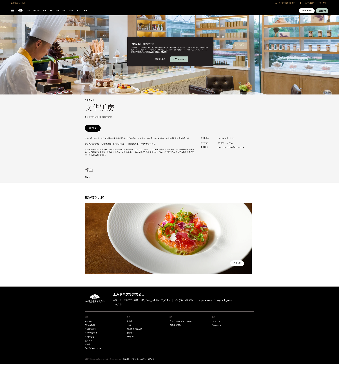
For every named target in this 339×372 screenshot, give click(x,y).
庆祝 (57, 10)
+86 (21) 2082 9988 (225, 143)
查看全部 (90, 100)
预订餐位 (92, 128)
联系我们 (119, 304)
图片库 (71, 10)
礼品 (78, 10)
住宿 (28, 10)
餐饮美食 (36, 10)
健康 (44, 10)
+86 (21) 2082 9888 (184, 300)
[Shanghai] (20, 10)
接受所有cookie (179, 59)
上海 (23, 3)
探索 (51, 10)
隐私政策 (163, 52)
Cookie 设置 (160, 59)
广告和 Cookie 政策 (151, 52)
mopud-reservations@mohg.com (215, 300)
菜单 (86, 177)
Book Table (306, 10)
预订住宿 (322, 10)
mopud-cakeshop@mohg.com (230, 147)
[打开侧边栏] (12, 11)
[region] (170, 51)
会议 (64, 10)
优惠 (85, 10)
